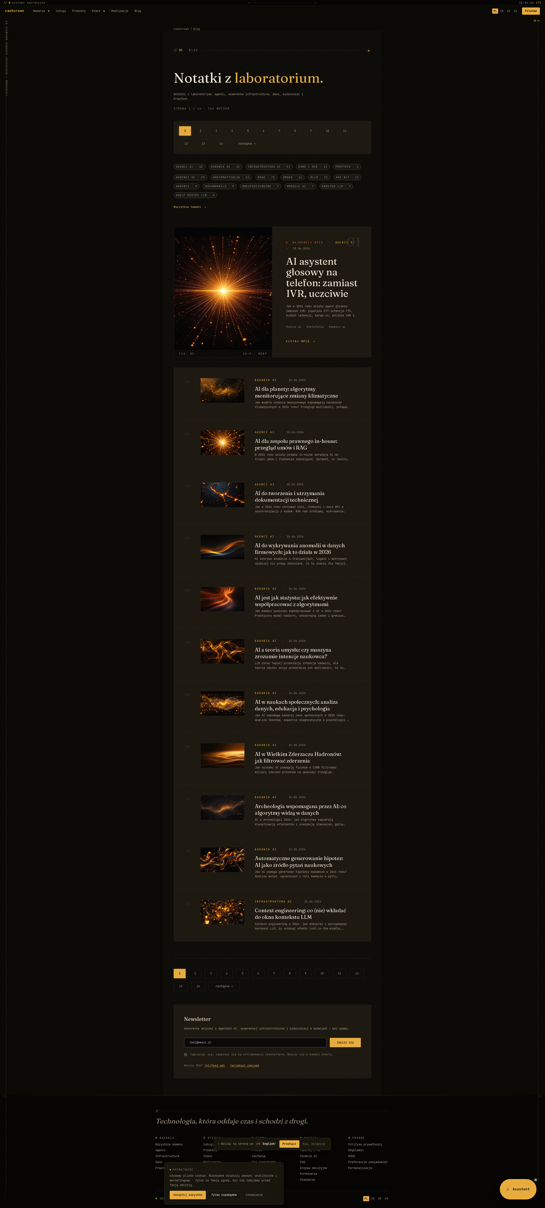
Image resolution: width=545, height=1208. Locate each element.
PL (495, 11)
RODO (351, 1156)
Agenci (160, 1150)
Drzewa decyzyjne (313, 1168)
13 (203, 143)
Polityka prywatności (365, 1144)
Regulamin (356, 1150)
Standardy (307, 1180)
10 (327, 131)
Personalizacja (360, 1168)
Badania (39, 11)
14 (221, 143)
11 (345, 131)
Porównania (308, 1174)
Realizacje (119, 11)
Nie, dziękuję (314, 1144)
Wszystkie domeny (169, 1144)
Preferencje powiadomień (367, 1162)
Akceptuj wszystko (187, 1195)
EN (502, 11)
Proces (257, 1150)
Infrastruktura (167, 1156)
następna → (246, 143)
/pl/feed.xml (215, 1065)
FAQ (302, 1162)
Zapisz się (345, 1042)
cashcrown (14, 11)
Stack (96, 11)
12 (186, 143)
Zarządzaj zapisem (244, 1065)
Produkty (79, 11)
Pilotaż (531, 11)
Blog (137, 11)
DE (509, 11)
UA (515, 11)
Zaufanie (258, 1156)
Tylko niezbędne (224, 1195)
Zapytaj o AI (310, 1150)
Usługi (61, 11)
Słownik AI (308, 1156)
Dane (158, 1162)
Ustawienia (254, 1195)
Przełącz (289, 1144)
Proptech (162, 1168)
